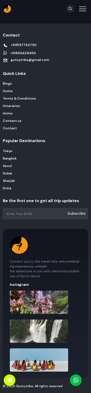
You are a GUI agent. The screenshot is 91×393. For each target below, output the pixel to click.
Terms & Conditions (19, 98)
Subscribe (76, 213)
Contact (10, 128)
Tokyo (7, 151)
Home (8, 91)
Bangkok (10, 158)
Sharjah (9, 181)
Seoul (7, 166)
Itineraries (11, 106)
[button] (82, 6)
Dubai (7, 173)
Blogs (7, 83)
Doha (7, 188)
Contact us (12, 121)
